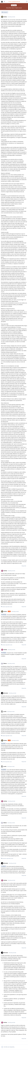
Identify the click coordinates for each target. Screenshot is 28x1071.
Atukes (4, 652)
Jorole (4, 743)
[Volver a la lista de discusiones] (2, 1)
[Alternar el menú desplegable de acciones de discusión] (27, 1)
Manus (4, 866)
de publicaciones (13, 1)
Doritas (4, 614)
